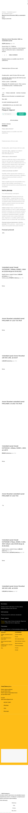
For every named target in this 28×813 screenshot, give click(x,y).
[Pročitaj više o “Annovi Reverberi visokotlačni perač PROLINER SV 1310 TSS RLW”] (3, 324)
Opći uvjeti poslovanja (19, 638)
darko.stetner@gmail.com (7, 699)
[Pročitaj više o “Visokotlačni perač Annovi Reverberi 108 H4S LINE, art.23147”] (3, 363)
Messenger (6, 711)
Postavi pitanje (21, 114)
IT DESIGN (12, 793)
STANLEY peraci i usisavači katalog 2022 (6, 645)
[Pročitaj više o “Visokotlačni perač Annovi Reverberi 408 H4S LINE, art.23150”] (3, 593)
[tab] (3, 93)
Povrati (16, 636)
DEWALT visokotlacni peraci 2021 (6, 635)
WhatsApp (6, 705)
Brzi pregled (3, 283)
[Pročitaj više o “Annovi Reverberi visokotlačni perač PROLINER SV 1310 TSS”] (3, 499)
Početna (4, 12)
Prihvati (10, 800)
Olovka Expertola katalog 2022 (6, 642)
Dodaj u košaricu (13, 54)
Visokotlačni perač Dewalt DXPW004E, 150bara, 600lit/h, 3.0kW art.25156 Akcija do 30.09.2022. (14, 269)
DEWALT (5, 6)
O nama (16, 647)
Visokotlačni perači (11, 12)
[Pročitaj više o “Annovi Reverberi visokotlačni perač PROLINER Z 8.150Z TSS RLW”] (3, 407)
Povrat (2, 621)
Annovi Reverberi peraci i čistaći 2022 (6, 638)
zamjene (3, 622)
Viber (5, 708)
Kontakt (16, 650)
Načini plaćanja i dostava (20, 641)
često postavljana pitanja (18, 629)
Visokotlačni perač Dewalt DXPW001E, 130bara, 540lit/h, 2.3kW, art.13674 (14, 448)
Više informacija (3, 800)
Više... (2, 648)
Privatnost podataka (19, 645)
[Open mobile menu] (1, 7)
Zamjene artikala (18, 634)
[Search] (27, 7)
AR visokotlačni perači (7, 13)
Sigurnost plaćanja (19, 643)
